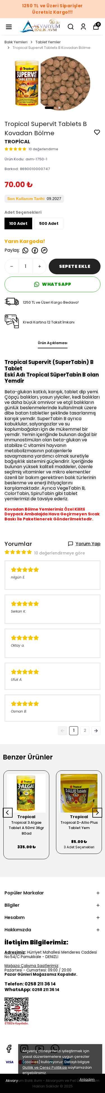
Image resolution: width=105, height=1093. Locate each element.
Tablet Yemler (48, 42)
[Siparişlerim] (83, 26)
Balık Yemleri (15, 42)
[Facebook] (8, 1048)
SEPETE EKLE (74, 266)
